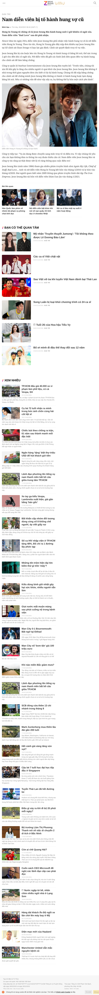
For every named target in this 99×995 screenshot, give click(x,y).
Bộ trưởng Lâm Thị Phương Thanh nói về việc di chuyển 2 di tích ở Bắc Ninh (38, 830)
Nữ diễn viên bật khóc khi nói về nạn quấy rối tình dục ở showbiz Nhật (41, 211)
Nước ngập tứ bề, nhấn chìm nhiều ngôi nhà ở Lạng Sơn (37, 893)
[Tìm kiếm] (95, 3)
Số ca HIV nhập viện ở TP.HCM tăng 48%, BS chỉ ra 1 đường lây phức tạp (38, 544)
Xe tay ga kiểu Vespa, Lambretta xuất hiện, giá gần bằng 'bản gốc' (37, 499)
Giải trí (6, 14)
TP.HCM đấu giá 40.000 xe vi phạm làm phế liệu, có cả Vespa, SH (37, 389)
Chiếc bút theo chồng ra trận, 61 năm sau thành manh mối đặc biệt (38, 433)
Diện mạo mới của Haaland (36, 932)
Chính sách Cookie (63, 992)
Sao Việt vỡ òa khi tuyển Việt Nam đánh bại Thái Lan (65, 279)
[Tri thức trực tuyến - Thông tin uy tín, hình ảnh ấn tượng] (54, 3)
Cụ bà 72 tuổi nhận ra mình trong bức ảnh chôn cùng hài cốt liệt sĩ (38, 411)
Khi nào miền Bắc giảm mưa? (38, 665)
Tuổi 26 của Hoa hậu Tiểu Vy (53, 324)
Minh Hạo (5, 27)
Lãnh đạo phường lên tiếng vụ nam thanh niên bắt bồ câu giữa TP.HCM (38, 686)
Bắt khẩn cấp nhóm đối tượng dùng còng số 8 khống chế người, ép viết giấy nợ (38, 521)
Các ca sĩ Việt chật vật (46, 256)
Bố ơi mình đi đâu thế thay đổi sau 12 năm (59, 347)
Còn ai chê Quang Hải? (34, 849)
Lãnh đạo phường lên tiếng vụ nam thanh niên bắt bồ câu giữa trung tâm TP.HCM (38, 477)
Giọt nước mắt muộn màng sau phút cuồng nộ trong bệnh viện (38, 609)
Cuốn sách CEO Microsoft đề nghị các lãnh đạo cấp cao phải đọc (39, 871)
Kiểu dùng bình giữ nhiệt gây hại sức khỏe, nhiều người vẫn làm (38, 587)
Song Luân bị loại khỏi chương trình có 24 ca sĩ (62, 302)
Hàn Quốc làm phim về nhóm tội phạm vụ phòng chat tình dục (13, 211)
